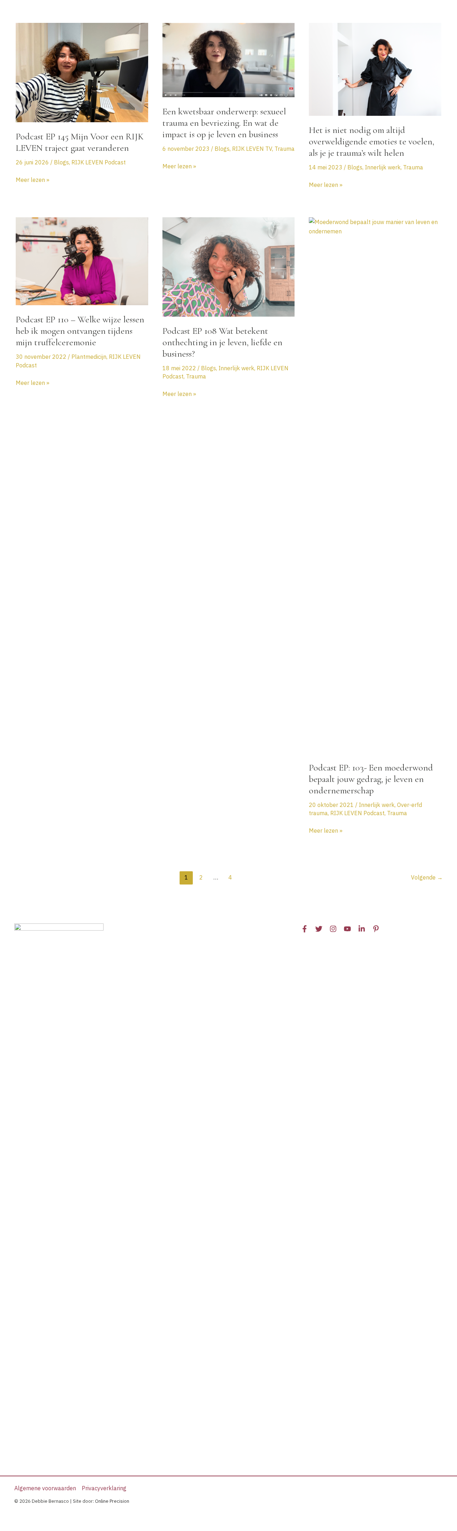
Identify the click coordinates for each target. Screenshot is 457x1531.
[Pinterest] (376, 928)
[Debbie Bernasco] (59, 13)
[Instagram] (333, 928)
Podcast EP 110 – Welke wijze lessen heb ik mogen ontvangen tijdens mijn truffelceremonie (80, 331)
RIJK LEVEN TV (252, 148)
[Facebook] (304, 928)
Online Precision (112, 1501)
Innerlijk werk (383, 167)
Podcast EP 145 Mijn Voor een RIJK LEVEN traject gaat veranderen (80, 142)
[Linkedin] (361, 928)
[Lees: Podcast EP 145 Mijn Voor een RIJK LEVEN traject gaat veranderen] (82, 71)
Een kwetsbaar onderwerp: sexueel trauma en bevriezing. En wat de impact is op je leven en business (224, 123)
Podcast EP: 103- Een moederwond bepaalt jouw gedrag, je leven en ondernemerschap (371, 779)
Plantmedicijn (88, 356)
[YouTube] (347, 928)
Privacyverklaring (104, 1488)
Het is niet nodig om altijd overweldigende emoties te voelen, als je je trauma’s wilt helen (371, 141)
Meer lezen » (32, 180)
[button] (175, 14)
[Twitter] (318, 928)
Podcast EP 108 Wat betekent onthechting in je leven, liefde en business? (222, 342)
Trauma (285, 148)
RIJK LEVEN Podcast (98, 162)
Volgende (427, 877)
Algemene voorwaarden (45, 1488)
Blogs (61, 162)
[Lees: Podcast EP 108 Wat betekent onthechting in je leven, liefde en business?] (228, 266)
